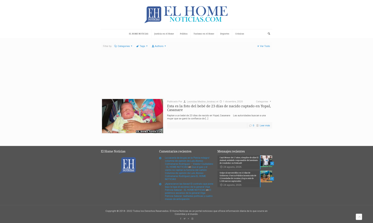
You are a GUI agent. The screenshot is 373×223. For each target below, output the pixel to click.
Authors (159, 46)
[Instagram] (192, 218)
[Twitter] (184, 218)
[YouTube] (188, 218)
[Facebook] (180, 218)
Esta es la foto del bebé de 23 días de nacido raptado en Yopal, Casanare (219, 108)
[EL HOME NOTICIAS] (186, 14)
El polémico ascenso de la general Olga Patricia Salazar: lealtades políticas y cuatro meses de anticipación (189, 194)
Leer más (265, 125)
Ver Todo (265, 46)
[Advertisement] (186, 76)
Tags (142, 46)
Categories (124, 46)
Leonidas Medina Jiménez (201, 101)
